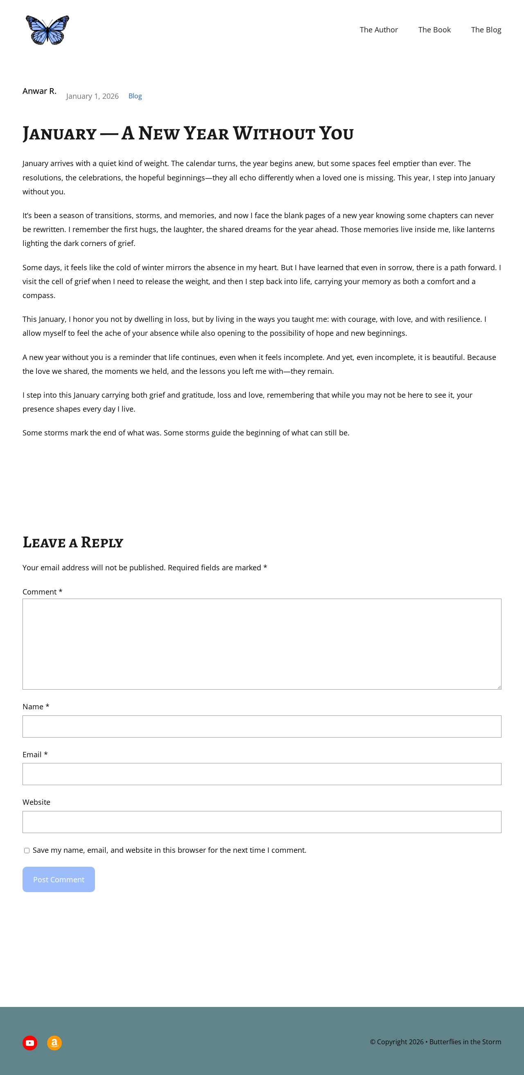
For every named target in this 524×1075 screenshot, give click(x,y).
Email (35, 754)
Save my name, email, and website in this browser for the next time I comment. (170, 850)
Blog (135, 95)
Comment (43, 592)
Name (36, 706)
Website (36, 802)
